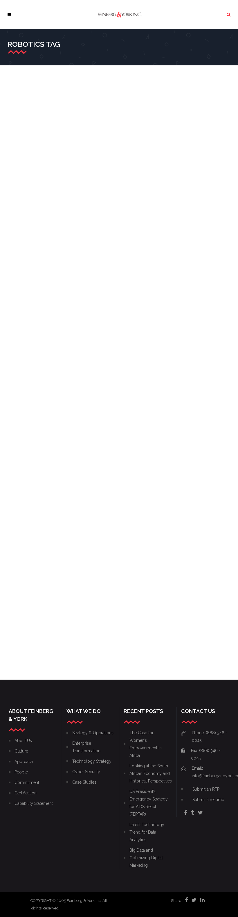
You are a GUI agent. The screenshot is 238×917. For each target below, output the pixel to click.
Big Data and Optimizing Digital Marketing (146, 858)
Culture (21, 751)
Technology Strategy (25, 178)
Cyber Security (86, 771)
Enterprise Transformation (37, 475)
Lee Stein (22, 615)
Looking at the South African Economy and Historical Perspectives (150, 773)
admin (20, 163)
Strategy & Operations (34, 171)
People (21, 772)
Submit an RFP (205, 789)
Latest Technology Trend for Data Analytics (146, 832)
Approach (24, 761)
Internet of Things (22, 482)
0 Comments (26, 186)
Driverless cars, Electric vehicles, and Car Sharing (40, 146)
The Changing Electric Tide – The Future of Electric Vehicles (40, 311)
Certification (26, 793)
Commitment (27, 782)
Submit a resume (208, 799)
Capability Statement (34, 803)
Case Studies (84, 782)
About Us (23, 740)
